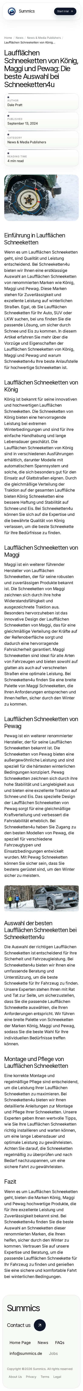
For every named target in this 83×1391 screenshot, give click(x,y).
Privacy (31, 1376)
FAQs (59, 1342)
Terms (45, 1376)
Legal (57, 1376)
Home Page (20, 1342)
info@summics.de (26, 1353)
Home (8, 37)
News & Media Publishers (44, 37)
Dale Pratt (14, 105)
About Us (15, 1376)
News (19, 37)
